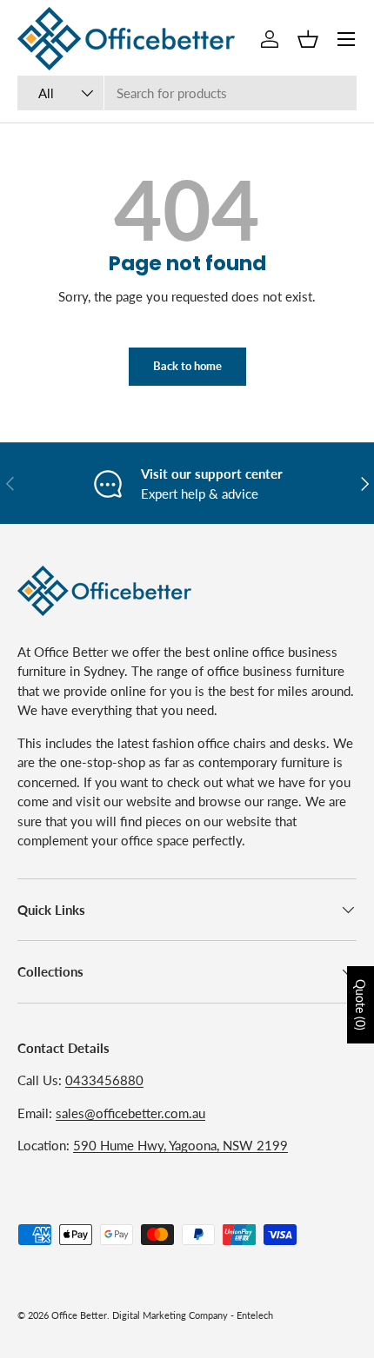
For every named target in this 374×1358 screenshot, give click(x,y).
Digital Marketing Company (170, 1315)
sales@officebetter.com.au (130, 1113)
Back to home (187, 366)
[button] (308, 39)
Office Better (79, 1315)
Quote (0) (360, 1004)
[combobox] (187, 93)
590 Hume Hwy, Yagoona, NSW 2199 (180, 1145)
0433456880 (104, 1080)
